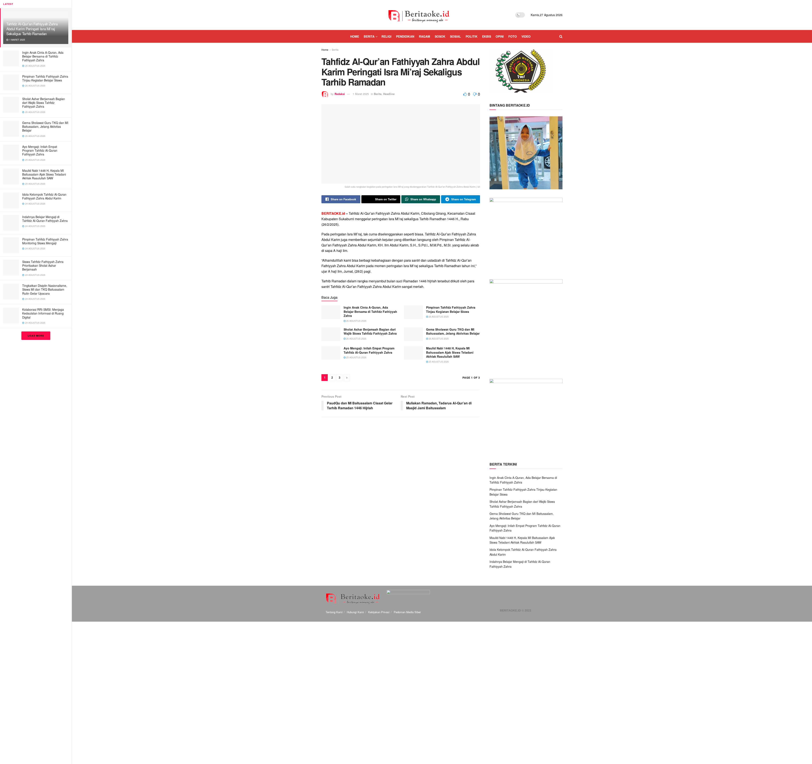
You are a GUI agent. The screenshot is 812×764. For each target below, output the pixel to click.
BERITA (369, 36)
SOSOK (440, 36)
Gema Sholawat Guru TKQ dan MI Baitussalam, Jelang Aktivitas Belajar (45, 126)
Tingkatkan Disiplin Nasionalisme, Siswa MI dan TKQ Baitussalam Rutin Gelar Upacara (44, 289)
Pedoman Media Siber (407, 612)
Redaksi (340, 94)
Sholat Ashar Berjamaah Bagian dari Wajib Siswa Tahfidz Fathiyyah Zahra (43, 103)
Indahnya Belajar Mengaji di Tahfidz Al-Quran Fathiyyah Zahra (45, 219)
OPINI (500, 36)
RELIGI (386, 36)
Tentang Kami (334, 612)
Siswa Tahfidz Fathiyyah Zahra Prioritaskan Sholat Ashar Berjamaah (42, 265)
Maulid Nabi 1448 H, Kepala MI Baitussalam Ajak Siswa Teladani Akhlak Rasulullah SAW (44, 174)
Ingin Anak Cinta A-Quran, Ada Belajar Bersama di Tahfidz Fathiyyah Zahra (42, 56)
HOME (354, 36)
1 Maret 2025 (361, 94)
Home (324, 49)
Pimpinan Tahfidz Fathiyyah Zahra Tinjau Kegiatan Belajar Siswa (45, 78)
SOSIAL (455, 36)
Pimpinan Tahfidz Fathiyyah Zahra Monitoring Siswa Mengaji (45, 241)
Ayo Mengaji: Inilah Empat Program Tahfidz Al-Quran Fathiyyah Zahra (39, 150)
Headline (389, 94)
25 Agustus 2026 (356, 357)
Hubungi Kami (355, 612)
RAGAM (424, 36)
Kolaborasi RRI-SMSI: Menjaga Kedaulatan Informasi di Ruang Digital (43, 313)
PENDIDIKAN (405, 36)
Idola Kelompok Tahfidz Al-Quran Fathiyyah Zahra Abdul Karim (44, 196)
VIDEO (526, 36)
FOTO (512, 36)
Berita (335, 49)
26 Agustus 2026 (356, 320)
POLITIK (471, 36)
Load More (36, 335)
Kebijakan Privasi (379, 612)
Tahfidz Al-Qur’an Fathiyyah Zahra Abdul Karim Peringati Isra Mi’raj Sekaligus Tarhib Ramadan (32, 28)
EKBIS (486, 36)
